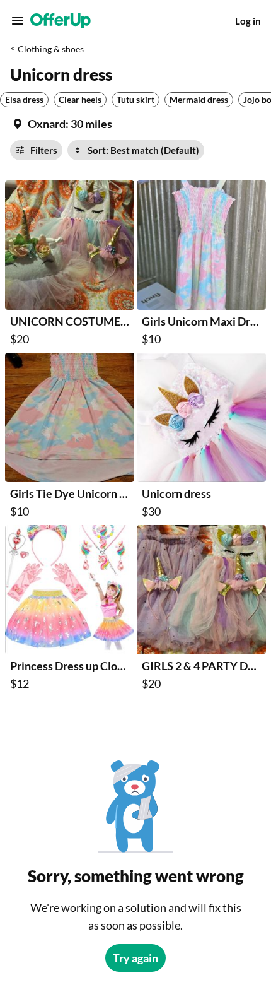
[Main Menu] (17, 20)
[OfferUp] (60, 20)
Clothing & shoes (51, 49)
